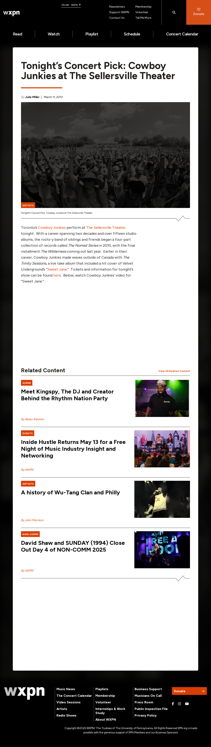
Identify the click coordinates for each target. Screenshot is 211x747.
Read (17, 34)
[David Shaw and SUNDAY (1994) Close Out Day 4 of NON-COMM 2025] (162, 549)
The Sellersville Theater (106, 227)
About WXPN (105, 719)
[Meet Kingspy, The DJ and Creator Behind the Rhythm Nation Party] (162, 398)
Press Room (144, 702)
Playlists (101, 689)
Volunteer (141, 12)
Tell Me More (143, 18)
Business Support (148, 689)
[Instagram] (179, 704)
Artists (61, 709)
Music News (65, 689)
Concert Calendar (182, 34)
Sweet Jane (57, 269)
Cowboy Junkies (52, 227)
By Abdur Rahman (32, 419)
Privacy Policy (146, 715)
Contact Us (116, 18)
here (57, 275)
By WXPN (27, 470)
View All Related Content (174, 371)
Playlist (91, 34)
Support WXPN (119, 12)
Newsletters (117, 6)
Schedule (132, 34)
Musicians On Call (148, 696)
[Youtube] (187, 704)
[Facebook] (173, 704)
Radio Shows (66, 715)
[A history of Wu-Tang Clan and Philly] (162, 499)
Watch (54, 34)
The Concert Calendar (74, 696)
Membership (143, 6)
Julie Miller (32, 97)
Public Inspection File (151, 709)
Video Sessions (68, 702)
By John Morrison (32, 520)
